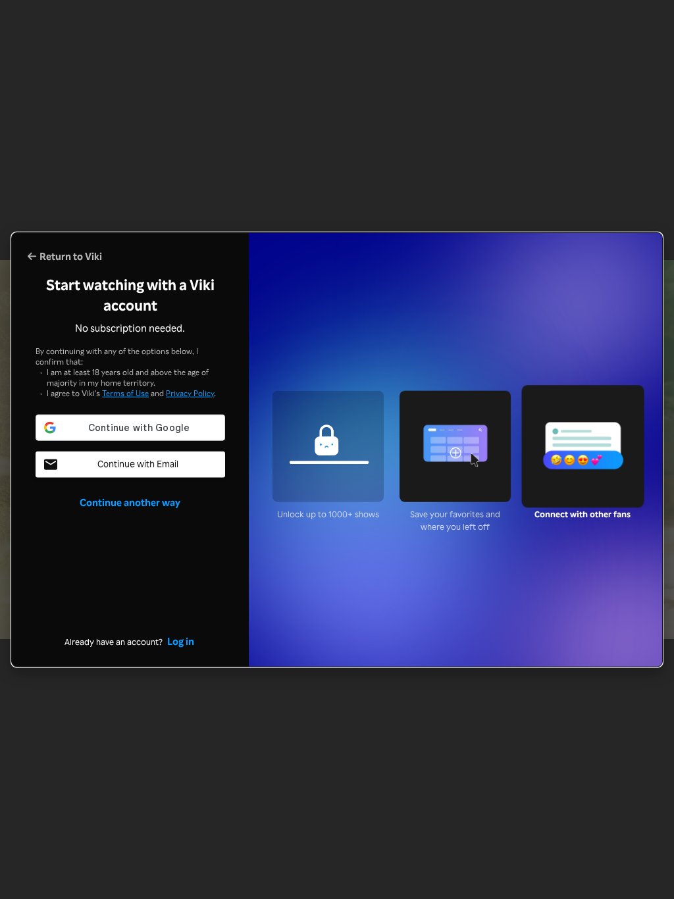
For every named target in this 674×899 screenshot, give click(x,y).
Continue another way (130, 502)
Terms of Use (125, 393)
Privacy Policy (190, 393)
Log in (180, 641)
